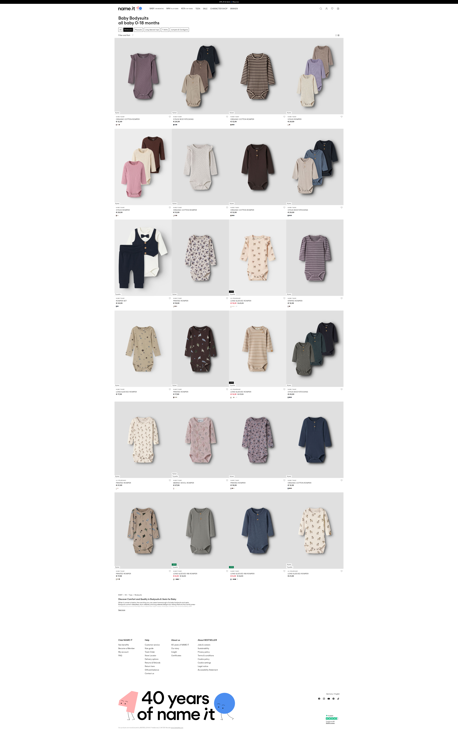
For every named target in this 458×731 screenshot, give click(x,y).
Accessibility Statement (208, 670)
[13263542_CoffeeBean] (231, 124)
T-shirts (165, 30)
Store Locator (150, 655)
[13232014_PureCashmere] (231, 397)
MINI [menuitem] (172, 8)
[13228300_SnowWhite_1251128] (176, 488)
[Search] (321, 8)
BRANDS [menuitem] (234, 9)
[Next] (169, 76)
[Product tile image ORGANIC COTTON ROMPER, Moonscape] (143, 76)
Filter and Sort (124, 35)
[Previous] (116, 76)
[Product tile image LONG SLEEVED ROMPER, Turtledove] (315, 530)
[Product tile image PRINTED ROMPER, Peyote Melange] (200, 258)
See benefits (123, 645)
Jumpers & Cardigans (179, 30)
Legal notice (203, 666)
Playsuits (138, 30)
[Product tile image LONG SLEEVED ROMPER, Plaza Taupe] (143, 349)
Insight (174, 652)
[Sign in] (326, 8)
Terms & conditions (206, 655)
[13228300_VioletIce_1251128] (174, 488)
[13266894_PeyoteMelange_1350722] (288, 124)
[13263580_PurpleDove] (176, 306)
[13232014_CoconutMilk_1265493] (235, 397)
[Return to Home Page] (130, 8)
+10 (179, 579)
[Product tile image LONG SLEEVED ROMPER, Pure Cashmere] (257, 349)
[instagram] (324, 698)
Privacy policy (204, 652)
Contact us (149, 673)
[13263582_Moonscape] (116, 124)
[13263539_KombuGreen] (232, 215)
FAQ (120, 655)
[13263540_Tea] (176, 397)
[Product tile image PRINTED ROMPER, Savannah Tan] (143, 530)
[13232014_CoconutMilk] (232, 397)
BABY (120, 595)
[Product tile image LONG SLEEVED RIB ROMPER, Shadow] (200, 530)
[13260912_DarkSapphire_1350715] (176, 124)
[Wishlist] (332, 8)
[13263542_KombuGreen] (232, 124)
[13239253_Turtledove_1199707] (234, 306)
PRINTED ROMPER (180, 301)
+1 (236, 306)
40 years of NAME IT (180, 645)
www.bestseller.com (177, 727)
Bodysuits (128, 30)
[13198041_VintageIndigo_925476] (231, 579)
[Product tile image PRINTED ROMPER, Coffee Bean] (200, 349)
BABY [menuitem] (157, 8)
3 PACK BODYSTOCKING (183, 119)
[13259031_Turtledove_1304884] (116, 488)
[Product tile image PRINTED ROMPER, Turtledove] (143, 440)
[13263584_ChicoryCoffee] (290, 306)
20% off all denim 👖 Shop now (229, 2)
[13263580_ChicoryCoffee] (175, 306)
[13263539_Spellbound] (234, 215)
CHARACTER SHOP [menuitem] (218, 9)
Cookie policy (203, 659)
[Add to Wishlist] (169, 116)
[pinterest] (333, 698)
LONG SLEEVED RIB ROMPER (185, 574)
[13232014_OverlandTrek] (234, 397)
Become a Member (126, 648)
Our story (175, 648)
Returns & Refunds (152, 663)
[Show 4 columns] (338, 35)
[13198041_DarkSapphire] (176, 579)
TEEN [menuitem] (197, 9)
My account (123, 652)
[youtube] (328, 698)
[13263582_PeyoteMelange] (118, 124)
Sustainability (203, 648)
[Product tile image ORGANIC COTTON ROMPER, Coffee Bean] (257, 76)
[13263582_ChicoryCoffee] (119, 124)
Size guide (149, 648)
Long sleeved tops (152, 30)
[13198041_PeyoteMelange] (175, 579)
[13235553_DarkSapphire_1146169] (116, 306)
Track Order (150, 652)
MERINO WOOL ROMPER (183, 483)
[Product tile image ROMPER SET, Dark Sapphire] (143, 258)
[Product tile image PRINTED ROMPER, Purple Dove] (257, 440)
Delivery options (151, 659)
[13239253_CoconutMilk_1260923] (235, 306)
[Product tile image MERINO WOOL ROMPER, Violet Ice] (200, 440)
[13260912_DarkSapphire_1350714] (174, 124)
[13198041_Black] (178, 579)
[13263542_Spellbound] (234, 124)
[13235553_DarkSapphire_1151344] (118, 306)
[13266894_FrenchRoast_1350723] (290, 124)
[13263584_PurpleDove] (288, 306)
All (120, 30)
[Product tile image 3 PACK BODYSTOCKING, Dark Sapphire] (200, 76)
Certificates (176, 655)
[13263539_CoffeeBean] (231, 215)
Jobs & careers (204, 645)
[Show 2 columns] (336, 35)
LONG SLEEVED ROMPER (240, 301)
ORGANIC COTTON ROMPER (128, 119)
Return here (150, 666)
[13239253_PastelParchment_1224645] (232, 306)
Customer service (152, 645)
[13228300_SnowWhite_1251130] (175, 488)
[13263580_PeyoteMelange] (174, 306)
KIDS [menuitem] (187, 8)
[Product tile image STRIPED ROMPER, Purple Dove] (315, 258)
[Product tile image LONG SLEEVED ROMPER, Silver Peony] (257, 258)
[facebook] (319, 698)
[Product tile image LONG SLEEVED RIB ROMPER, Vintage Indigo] (257, 530)
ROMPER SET (121, 301)
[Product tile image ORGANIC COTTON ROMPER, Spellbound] (315, 440)
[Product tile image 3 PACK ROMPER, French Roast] (143, 167)
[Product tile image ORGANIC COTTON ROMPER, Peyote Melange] (200, 167)
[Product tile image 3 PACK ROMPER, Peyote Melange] (315, 76)
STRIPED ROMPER (295, 301)
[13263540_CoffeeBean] (174, 397)
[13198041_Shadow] (174, 579)
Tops (130, 595)
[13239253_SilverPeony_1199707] (231, 306)
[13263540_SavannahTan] (175, 397)
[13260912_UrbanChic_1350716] (175, 124)
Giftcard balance (152, 670)
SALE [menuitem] (205, 9)
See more (121, 610)
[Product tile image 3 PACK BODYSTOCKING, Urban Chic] (315, 349)
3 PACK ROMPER (294, 119)
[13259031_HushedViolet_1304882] (118, 488)
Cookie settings (204, 663)
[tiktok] (338, 698)
